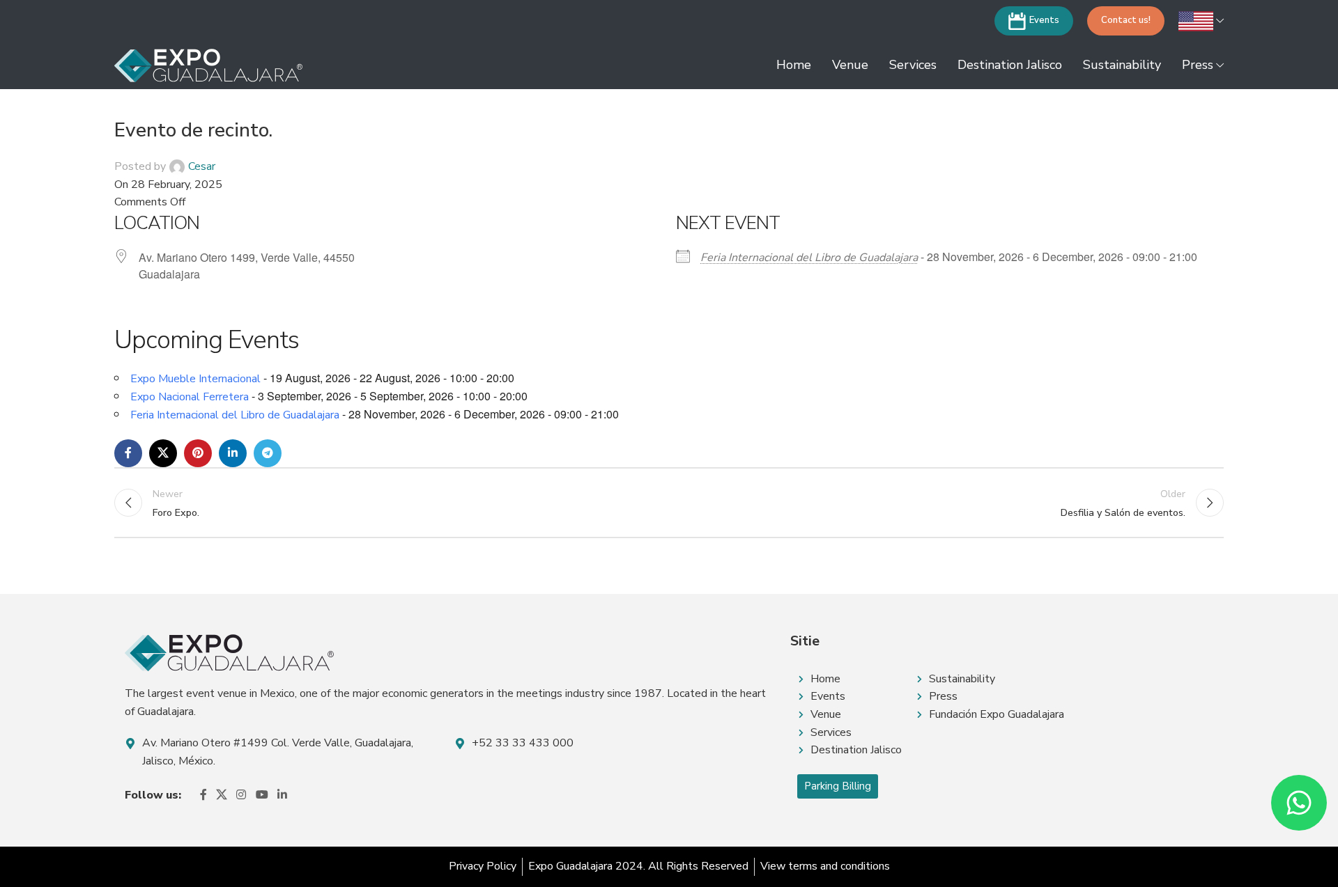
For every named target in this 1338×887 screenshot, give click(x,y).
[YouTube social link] (261, 795)
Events (1044, 20)
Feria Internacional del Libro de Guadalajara (809, 257)
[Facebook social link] (128, 453)
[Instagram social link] (241, 795)
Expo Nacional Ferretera (189, 397)
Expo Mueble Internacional (195, 378)
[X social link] (163, 453)
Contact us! (1126, 20)
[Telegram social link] (268, 453)
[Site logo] (208, 64)
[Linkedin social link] (233, 453)
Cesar (201, 166)
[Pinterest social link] (198, 453)
